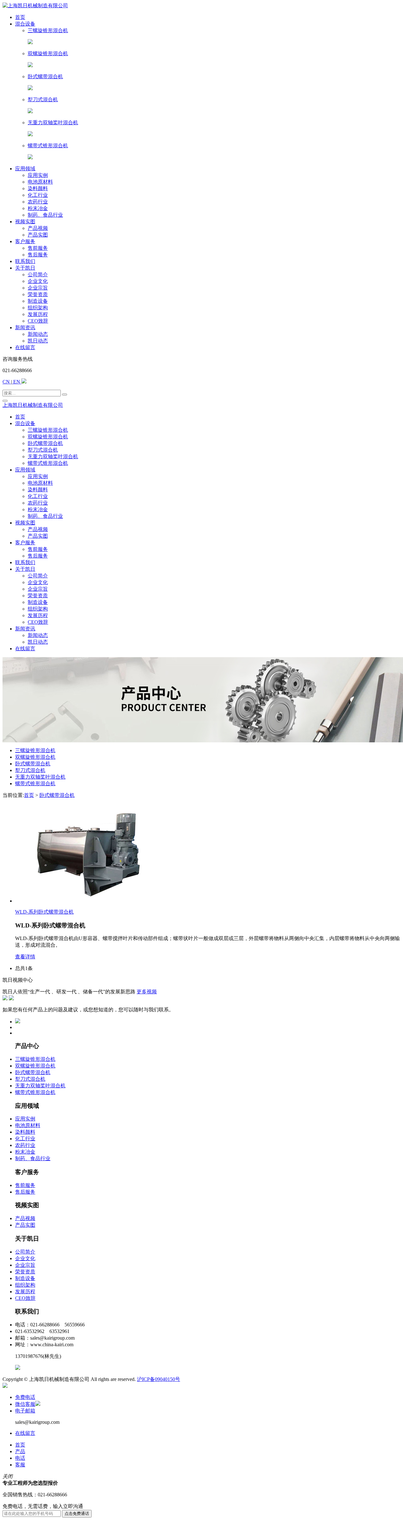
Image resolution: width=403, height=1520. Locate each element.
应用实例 (25, 1118)
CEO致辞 (25, 1298)
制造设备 (25, 1278)
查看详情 (25, 956)
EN (16, 381)
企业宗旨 (25, 1265)
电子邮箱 (25, 1410)
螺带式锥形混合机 (35, 783)
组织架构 (25, 1285)
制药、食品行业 (32, 1158)
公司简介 (25, 1251)
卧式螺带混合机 (32, 763)
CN (7, 381)
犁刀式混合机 (30, 770)
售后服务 (25, 1192)
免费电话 (25, 1397)
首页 (29, 795)
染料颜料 (25, 1132)
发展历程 (25, 1291)
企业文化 (25, 1258)
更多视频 (147, 991)
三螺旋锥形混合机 (35, 750)
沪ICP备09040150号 (158, 1379)
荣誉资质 (25, 1271)
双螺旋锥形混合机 (35, 757)
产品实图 (25, 1225)
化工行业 (25, 1138)
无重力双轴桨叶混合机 (40, 777)
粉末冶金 (25, 1152)
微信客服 (25, 1404)
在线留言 (25, 1433)
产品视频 (25, 1218)
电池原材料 (27, 1125)
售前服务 (25, 1185)
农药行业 (25, 1145)
